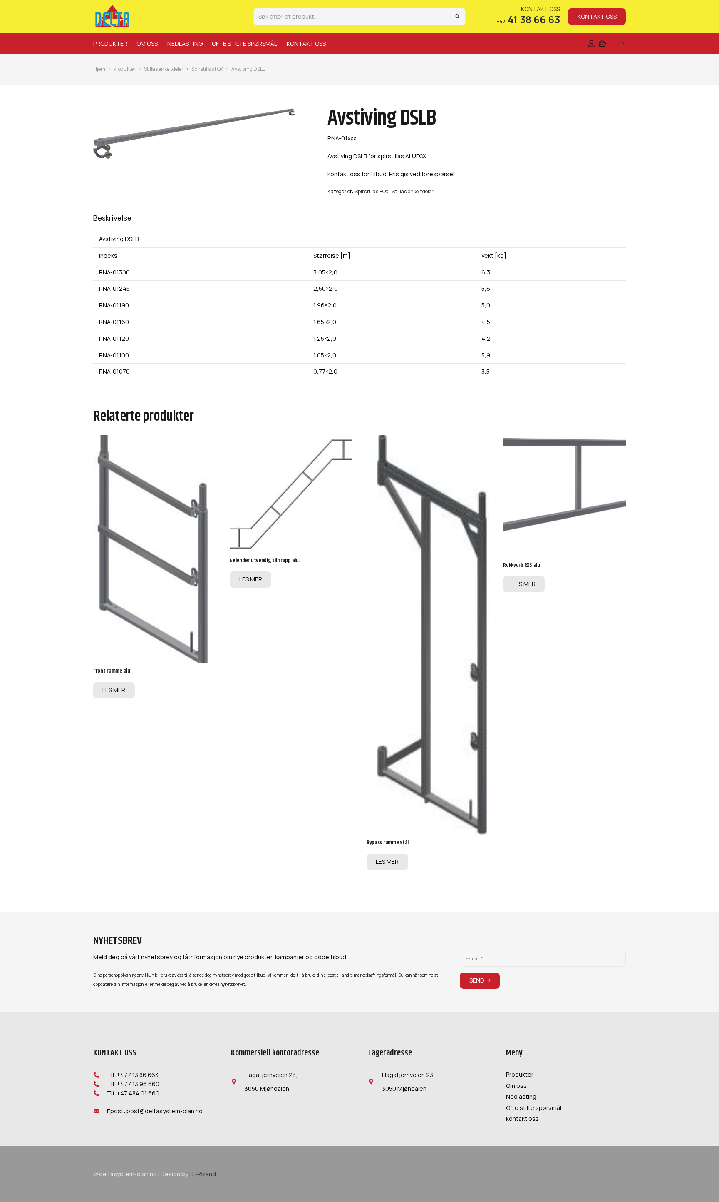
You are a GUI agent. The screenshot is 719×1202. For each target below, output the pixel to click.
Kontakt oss (522, 1118)
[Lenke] (591, 43)
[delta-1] (112, 16)
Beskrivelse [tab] (112, 218)
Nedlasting (521, 1096)
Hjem (99, 68)
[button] (130, 43)
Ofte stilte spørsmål (533, 1108)
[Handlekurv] (602, 43)
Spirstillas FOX (207, 68)
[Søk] (457, 16)
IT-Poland (202, 1174)
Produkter (124, 68)
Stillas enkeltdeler (163, 68)
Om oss (516, 1086)
